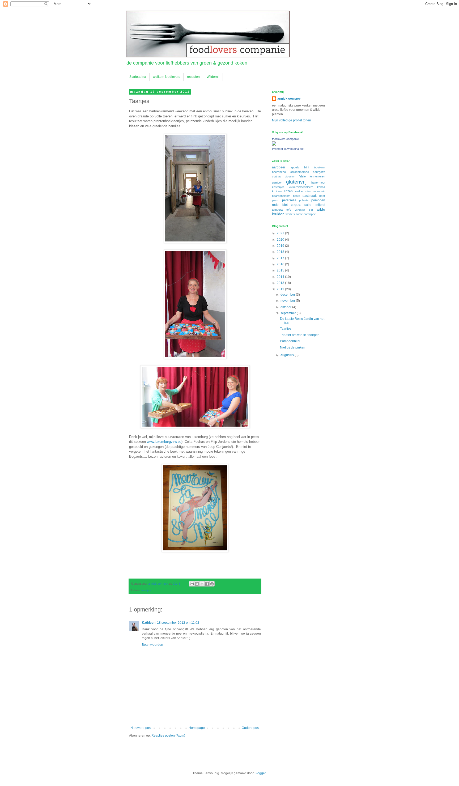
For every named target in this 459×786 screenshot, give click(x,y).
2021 (281, 233)
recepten (193, 77)
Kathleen (148, 622)
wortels (290, 214)
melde (299, 191)
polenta (303, 200)
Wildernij (213, 77)
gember (277, 182)
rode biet (280, 205)
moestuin (319, 191)
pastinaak (310, 196)
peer (322, 195)
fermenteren (317, 176)
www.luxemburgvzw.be (164, 442)
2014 (281, 277)
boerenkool (279, 171)
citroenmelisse (299, 171)
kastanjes (278, 187)
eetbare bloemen (283, 176)
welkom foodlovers (166, 77)
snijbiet (320, 205)
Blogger (260, 773)
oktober (286, 307)
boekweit (319, 167)
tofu (288, 209)
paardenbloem (281, 195)
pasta (296, 195)
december (288, 294)
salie (307, 205)
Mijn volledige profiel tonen (291, 120)
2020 (281, 239)
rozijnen (296, 204)
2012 (281, 289)
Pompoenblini (290, 341)
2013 (281, 283)
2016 (281, 264)
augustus (287, 355)
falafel (302, 176)
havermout (318, 182)
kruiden (277, 191)
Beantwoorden (152, 645)
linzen (288, 191)
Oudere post (251, 728)
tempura (277, 209)
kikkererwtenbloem (301, 187)
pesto (275, 200)
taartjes (146, 590)
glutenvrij (296, 182)
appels (295, 167)
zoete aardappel (306, 214)
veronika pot (304, 209)
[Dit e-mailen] (191, 584)
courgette (319, 171)
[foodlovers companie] (274, 144)
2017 (281, 258)
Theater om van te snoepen (300, 335)
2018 (281, 252)
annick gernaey (289, 98)
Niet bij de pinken (292, 347)
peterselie (289, 200)
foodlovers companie (285, 139)
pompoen (318, 200)
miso (308, 191)
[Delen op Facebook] (207, 584)
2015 (281, 270)
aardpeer (278, 167)
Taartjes (285, 328)
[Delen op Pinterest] (212, 584)
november (288, 301)
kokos (321, 187)
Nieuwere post (140, 728)
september (288, 313)
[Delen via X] (202, 584)
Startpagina (137, 77)
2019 (281, 246)
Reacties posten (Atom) (168, 735)
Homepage (197, 728)
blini (306, 167)
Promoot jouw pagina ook (288, 148)
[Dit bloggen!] (196, 584)
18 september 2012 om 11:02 (178, 622)
